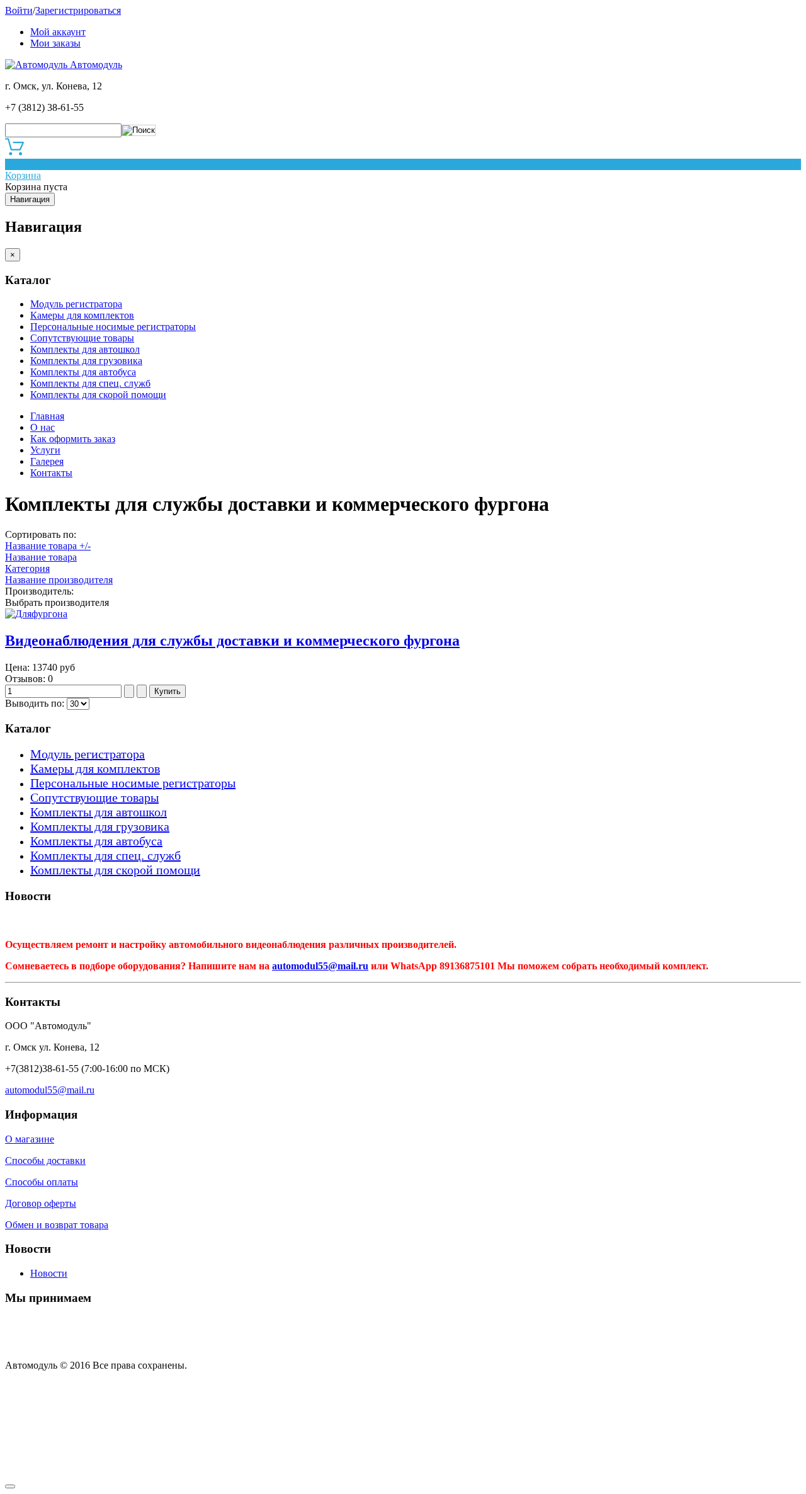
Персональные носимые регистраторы (113, 326)
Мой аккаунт (58, 31)
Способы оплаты (41, 1182)
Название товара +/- (48, 545)
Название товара (41, 557)
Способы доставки (45, 1160)
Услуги (45, 450)
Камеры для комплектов (82, 315)
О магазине (29, 1139)
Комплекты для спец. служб (90, 383)
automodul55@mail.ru (320, 966)
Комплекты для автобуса (83, 372)
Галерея (47, 461)
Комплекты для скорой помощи (98, 394)
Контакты (51, 472)
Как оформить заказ (72, 438)
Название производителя (59, 579)
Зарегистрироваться (78, 10)
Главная (47, 416)
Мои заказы (55, 43)
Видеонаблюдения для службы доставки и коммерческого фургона (232, 640)
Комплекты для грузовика (86, 360)
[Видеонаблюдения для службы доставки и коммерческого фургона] (36, 613)
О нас (42, 427)
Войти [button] (19, 10)
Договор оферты (40, 1203)
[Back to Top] (10, 1486)
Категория (27, 568)
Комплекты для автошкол (85, 349)
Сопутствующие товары (82, 338)
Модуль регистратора (76, 304)
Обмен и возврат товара (56, 1224)
